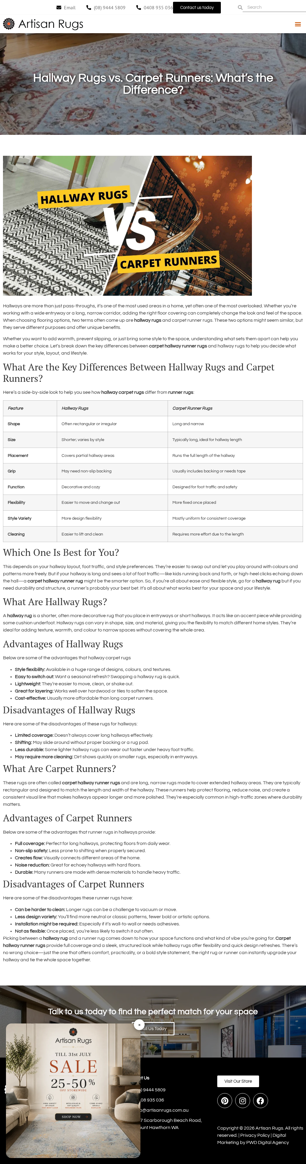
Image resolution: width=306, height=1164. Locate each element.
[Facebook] (260, 1100)
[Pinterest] (224, 1100)
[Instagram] (242, 1100)
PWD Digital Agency (267, 1142)
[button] (298, 24)
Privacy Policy (255, 1135)
